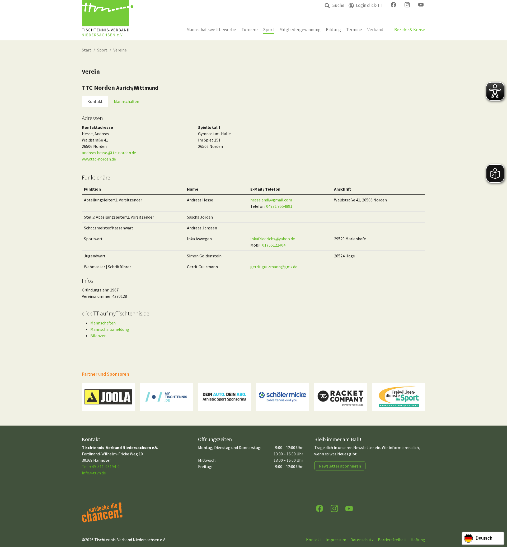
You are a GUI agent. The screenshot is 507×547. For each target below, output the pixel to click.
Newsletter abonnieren (340, 466)
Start (86, 50)
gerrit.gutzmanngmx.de (273, 266)
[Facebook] (319, 508)
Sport (102, 50)
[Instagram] (334, 508)
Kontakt (95, 101)
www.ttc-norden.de (99, 159)
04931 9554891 (279, 206)
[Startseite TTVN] (107, 20)
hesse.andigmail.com (271, 199)
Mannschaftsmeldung (109, 329)
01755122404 (273, 245)
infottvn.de (94, 472)
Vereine (120, 50)
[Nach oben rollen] (498, 522)
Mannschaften (126, 101)
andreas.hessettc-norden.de (109, 152)
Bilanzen (98, 335)
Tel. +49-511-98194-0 (101, 466)
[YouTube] (349, 508)
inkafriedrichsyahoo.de (272, 238)
